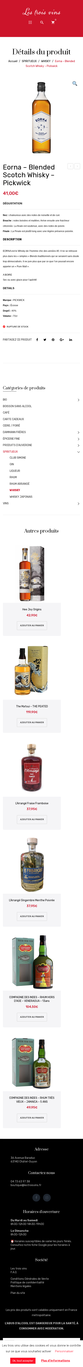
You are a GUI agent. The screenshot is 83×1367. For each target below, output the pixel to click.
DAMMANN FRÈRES (14, 432)
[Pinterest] (53, 340)
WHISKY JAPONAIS (21, 496)
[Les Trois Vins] (41, 11)
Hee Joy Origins (77, 166)
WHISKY (46, 61)
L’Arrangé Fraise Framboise (31, 803)
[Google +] (62, 340)
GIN (12, 464)
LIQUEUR (15, 471)
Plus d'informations (55, 1360)
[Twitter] (44, 340)
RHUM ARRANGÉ (20, 484)
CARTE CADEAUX (13, 419)
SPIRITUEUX (29, 61)
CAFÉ (6, 412)
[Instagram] (47, 1198)
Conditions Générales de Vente (30, 1278)
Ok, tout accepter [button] (23, 1360)
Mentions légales (21, 1286)
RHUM (13, 477)
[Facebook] (37, 340)
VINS (6, 503)
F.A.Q (14, 1272)
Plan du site (18, 1293)
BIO (5, 399)
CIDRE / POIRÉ (11, 425)
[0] (52, 22)
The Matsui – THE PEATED (32, 706)
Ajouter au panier (32, 625)
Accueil (12, 61)
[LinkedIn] (70, 340)
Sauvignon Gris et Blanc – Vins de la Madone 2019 (70, 166)
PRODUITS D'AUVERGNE (17, 445)
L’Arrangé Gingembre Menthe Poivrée (32, 900)
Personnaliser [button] (64, 1351)
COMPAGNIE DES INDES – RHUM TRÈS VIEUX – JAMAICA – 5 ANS (31, 1099)
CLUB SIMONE (18, 457)
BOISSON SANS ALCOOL (17, 406)
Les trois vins (19, 1268)
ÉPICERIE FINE (11, 438)
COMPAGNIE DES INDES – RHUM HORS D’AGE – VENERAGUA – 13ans (32, 999)
